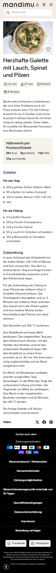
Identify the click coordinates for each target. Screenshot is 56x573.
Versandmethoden (28, 471)
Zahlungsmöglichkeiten (28, 480)
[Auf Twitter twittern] (37, 422)
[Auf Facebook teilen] (44, 422)
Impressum (28, 521)
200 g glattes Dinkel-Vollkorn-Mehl (28, 187)
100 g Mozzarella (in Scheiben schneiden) (25, 239)
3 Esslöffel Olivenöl (18, 217)
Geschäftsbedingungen (28, 503)
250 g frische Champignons (24, 222)
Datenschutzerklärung (28, 512)
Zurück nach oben (26, 434)
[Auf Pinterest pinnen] (51, 422)
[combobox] (28, 12)
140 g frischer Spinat (19, 227)
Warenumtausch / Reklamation (28, 462)
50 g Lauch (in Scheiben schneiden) (29, 232)
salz (8, 202)
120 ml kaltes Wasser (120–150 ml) (28, 197)
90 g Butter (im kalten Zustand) (26, 192)
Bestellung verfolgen (28, 530)
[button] (6, 567)
